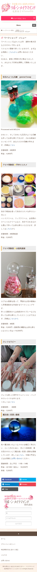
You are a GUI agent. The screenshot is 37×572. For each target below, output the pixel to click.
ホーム (3, 539)
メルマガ (4, 555)
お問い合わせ (17, 458)
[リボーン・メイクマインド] (18, 2)
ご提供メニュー (19, 30)
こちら (12, 145)
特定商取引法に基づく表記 (9, 549)
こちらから (12, 52)
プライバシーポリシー (8, 544)
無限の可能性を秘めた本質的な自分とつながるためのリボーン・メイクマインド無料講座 (18, 501)
